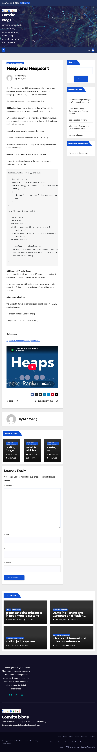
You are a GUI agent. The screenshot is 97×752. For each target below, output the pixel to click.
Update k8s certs (76, 135)
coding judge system (11, 450)
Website (7, 563)
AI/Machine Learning (60, 609)
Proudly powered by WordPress (13, 741)
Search (72, 62)
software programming (15, 63)
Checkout (92, 737)
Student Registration (88, 747)
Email (6, 549)
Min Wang (22, 76)
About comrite (74, 737)
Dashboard (62, 742)
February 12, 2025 (15, 620)
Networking (16, 609)
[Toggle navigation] (47, 50)
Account (84, 737)
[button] (89, 50)
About (65, 737)
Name (6, 534)
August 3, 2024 (61, 620)
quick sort (13, 401)
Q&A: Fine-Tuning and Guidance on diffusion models (78, 111)
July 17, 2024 (60, 645)
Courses (53, 742)
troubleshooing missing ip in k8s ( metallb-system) (24, 614)
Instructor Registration (75, 742)
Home (59, 737)
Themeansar (6, 743)
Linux (8, 609)
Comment (8, 486)
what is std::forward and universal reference (69, 640)
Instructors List (90, 742)
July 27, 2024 (13, 645)
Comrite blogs (15, 717)
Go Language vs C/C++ (45, 401)
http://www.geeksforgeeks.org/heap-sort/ (23, 341)
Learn (62, 747)
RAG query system (72, 747)
